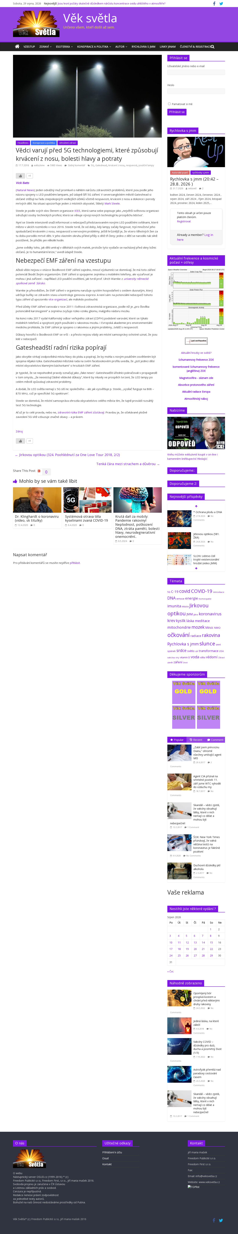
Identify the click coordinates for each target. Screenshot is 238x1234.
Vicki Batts (22, 183)
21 (203, 949)
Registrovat (184, 221)
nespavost (131, 165)
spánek (171, 651)
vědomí (212, 657)
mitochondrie (179, 627)
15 (211, 942)
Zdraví (44, 46)
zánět (170, 662)
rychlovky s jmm (200, 172)
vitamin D (185, 657)
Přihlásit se (177, 112)
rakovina (211, 635)
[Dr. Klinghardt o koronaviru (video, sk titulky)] (37, 489)
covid (184, 591)
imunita (174, 605)
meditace (202, 620)
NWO (217, 627)
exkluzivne (39, 165)
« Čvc (170, 971)
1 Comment (193, 827)
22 (211, 949)
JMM (189, 614)
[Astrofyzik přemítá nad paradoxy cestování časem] (180, 1068)
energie (191, 598)
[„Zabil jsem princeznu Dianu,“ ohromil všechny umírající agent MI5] (180, 744)
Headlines (23, 142)
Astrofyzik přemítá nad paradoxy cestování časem (207, 1073)
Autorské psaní (180, 172)
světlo (190, 651)
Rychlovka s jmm (143, 46)
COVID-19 (201, 591)
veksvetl (192, 188)
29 (211, 955)
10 (170, 942)
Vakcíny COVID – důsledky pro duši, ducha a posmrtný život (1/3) (207, 1047)
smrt (218, 644)
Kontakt (107, 1164)
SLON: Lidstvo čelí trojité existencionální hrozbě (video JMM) (206, 559)
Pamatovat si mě (182, 104)
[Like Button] (20, 176)
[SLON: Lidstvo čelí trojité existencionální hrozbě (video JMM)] (179, 556)
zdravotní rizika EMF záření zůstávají (81, 412)
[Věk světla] (17, 46)
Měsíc (209, 628)
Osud (105, 1158)
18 (179, 949)
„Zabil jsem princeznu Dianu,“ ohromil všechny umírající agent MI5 (207, 752)
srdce (181, 650)
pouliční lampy (146, 165)
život (185, 662)
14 (203, 942)
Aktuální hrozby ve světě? (196, 353)
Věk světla (90, 18)
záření (177, 662)
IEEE (77, 210)
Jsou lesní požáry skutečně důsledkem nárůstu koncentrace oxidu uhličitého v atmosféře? (111, 3)
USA (221, 651)
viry (177, 657)
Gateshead (101, 165)
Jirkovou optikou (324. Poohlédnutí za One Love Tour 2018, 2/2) (67, 454)
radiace (195, 636)
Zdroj (19, 431)
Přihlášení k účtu (112, 1152)
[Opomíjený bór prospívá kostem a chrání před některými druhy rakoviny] (180, 991)
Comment (217, 740)
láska (190, 620)
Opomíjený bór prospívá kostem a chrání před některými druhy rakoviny (206, 998)
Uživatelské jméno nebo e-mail (186, 66)
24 (170, 955)
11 (179, 942)
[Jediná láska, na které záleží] (180, 1019)
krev (171, 620)
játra (196, 614)
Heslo (170, 85)
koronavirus (210, 613)
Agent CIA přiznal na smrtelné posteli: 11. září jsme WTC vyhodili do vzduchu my (207, 781)
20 (195, 949)
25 (179, 955)
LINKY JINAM (168, 46)
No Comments (193, 855)
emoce (180, 598)
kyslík (181, 620)
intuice (185, 606)
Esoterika (63, 46)
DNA (171, 598)
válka (202, 657)
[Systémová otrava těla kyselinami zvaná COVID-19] (87, 489)
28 (203, 955)
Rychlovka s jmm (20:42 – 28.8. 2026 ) (194, 181)
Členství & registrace (195, 46)
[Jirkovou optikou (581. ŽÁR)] (179, 534)
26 (187, 955)
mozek (198, 627)
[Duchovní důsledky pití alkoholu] (180, 862)
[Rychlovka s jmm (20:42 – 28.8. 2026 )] (196, 139)
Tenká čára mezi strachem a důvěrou (128, 464)
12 (187, 942)
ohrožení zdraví (67, 142)
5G (92, 165)
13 (195, 942)
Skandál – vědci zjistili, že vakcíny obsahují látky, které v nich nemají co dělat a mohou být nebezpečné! (195, 814)
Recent (197, 740)
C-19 (174, 591)
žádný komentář (76, 165)
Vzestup (29, 46)
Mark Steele (112, 203)
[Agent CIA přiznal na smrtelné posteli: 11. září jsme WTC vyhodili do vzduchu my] (180, 773)
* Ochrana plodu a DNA (207, 512)
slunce (207, 643)
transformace (208, 651)
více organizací (58, 299)
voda (195, 656)
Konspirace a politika (92, 46)
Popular (179, 740)
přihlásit (75, 563)
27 (195, 955)
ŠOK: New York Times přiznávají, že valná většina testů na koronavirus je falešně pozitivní (206, 844)
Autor (119, 46)
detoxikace (218, 592)
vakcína (171, 657)
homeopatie (205, 598)
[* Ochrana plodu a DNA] (179, 512)
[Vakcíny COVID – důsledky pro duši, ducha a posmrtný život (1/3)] (180, 1040)
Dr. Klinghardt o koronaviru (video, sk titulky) (37, 518)
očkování (178, 635)
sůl (196, 651)
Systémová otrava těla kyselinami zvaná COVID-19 (86, 518)
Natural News (25, 190)
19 (187, 949)
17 (170, 949)
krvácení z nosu (116, 165)
